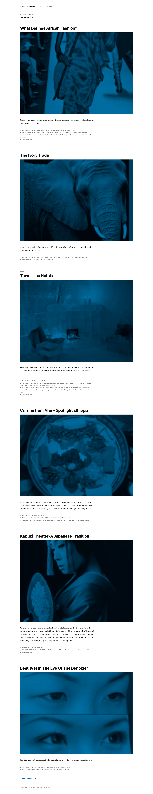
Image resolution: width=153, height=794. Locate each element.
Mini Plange (63, 135)
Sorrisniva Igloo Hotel (75, 390)
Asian (23, 769)
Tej (64, 520)
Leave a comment (27, 139)
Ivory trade (36, 259)
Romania (42, 385)
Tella (67, 520)
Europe (36, 383)
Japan (53, 650)
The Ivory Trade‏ (34, 155)
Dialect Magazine (27, 6)
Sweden (47, 385)
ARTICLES (51, 130)
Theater (67, 650)
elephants (29, 259)
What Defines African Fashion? (48, 28)
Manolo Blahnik (40, 135)
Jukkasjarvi (85, 387)
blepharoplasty (30, 769)
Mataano (48, 135)
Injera (50, 520)
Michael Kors (55, 135)
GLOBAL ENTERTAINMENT (43, 650)
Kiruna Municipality (70, 383)
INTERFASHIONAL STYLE (68, 130)
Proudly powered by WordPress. (40, 787)
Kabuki (80, 650)
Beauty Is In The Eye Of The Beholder (54, 668)
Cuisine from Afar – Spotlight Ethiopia (54, 410)
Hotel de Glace (59, 387)
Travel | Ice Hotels (36, 275)
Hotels (66, 387)
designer (56, 132)
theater (90, 650)
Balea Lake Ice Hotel (28, 387)
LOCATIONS (74, 257)
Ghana (67, 132)
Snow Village (64, 390)
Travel (53, 385)
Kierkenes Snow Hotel (26, 390)
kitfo (53, 520)
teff (61, 520)
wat (73, 520)
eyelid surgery (50, 769)
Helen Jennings (74, 132)
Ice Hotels (72, 387)
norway (47, 390)
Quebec (36, 385)
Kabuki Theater (60, 650)
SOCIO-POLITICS (84, 257)
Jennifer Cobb (26, 130)
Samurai (85, 650)
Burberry (50, 132)
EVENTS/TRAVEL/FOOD (46, 383)
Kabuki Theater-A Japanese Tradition (54, 536)
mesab (58, 520)
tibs (70, 520)
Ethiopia (35, 518)
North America (29, 385)
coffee (40, 520)
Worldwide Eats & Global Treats (62, 518)
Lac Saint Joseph (39, 390)
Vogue (82, 135)
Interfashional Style (25, 135)
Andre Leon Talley (32, 132)
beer (27, 520)
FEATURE (57, 130)
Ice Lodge (78, 387)
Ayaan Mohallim (43, 132)
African (24, 132)
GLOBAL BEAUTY (66, 767)
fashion (62, 132)
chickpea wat (34, 520)
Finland (62, 383)
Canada (31, 383)
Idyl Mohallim (83, 132)
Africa (55, 257)
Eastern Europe (44, 387)
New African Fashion (73, 135)
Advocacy (50, 257)
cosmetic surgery (41, 769)
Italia (33, 135)
